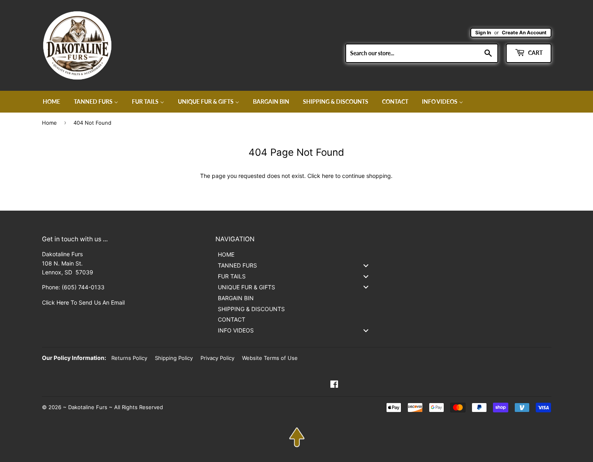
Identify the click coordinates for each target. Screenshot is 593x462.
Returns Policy (129, 358)
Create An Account (524, 32)
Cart (535, 52)
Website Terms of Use (270, 358)
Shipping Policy (174, 358)
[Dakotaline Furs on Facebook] (334, 385)
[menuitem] (51, 102)
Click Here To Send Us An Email (83, 302)
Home (49, 122)
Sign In (483, 32)
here (328, 175)
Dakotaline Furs (87, 407)
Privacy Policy (217, 358)
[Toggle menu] (366, 265)
